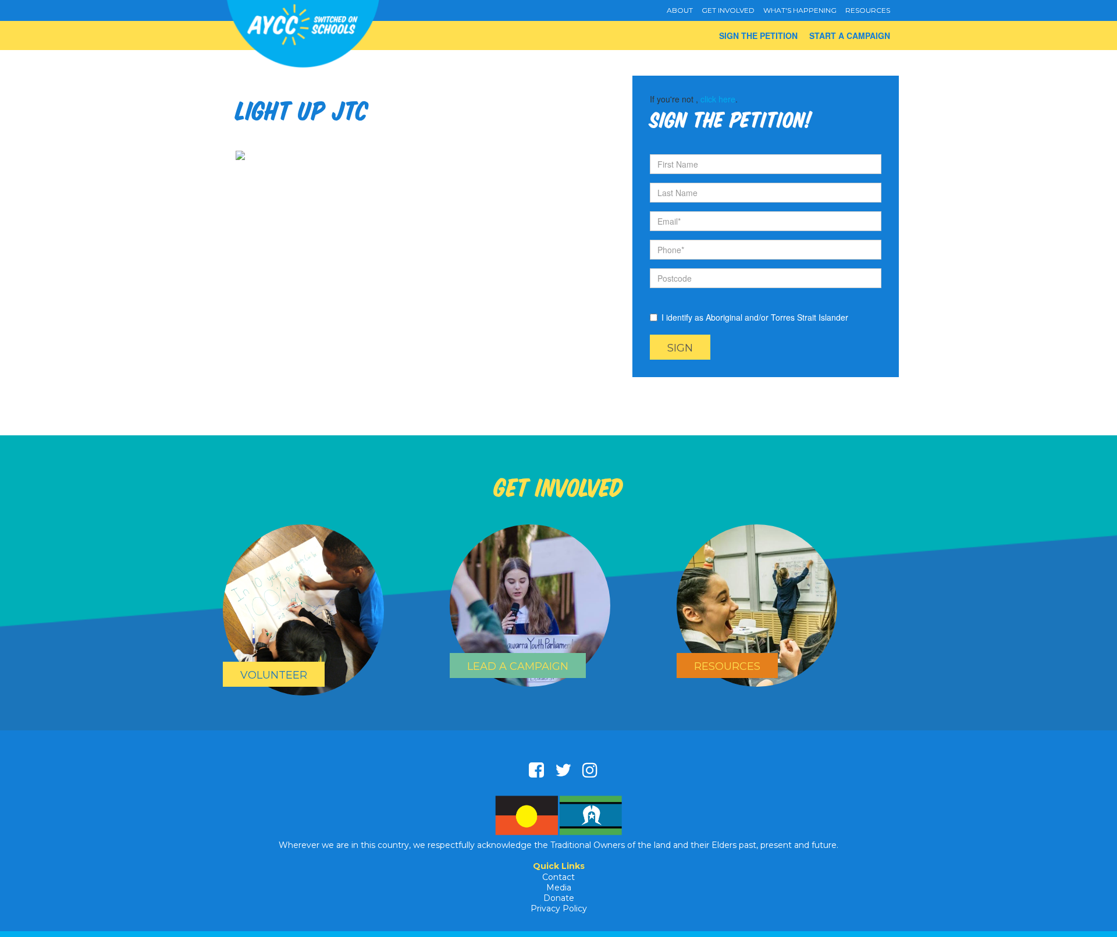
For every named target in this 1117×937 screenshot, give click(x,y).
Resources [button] (867, 10)
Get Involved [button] (728, 10)
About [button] (680, 10)
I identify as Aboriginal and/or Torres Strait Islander (754, 317)
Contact (558, 877)
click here (717, 99)
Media (558, 887)
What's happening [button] (800, 10)
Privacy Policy (559, 908)
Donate (558, 898)
